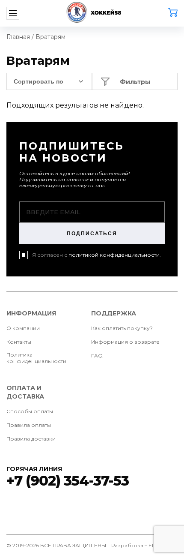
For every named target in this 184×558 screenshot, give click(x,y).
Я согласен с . (96, 255)
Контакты (18, 342)
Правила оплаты (28, 425)
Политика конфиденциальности (36, 357)
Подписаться (92, 234)
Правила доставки (31, 438)
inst (171, 509)
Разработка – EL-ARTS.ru (144, 545)
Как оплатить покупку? (122, 328)
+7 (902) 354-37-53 (67, 480)
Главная (18, 37)
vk (13, 509)
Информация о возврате (125, 342)
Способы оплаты (29, 411)
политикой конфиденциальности (114, 255)
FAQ (97, 355)
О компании (23, 328)
